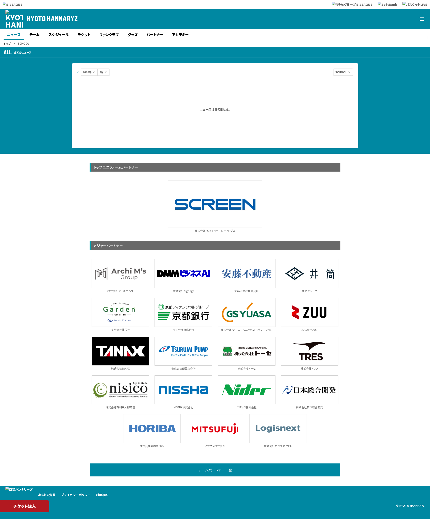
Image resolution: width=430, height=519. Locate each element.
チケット (84, 34)
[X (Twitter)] (368, 19)
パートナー (154, 34)
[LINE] (400, 19)
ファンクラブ (109, 34)
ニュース (14, 34)
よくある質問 (47, 495)
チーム (35, 34)
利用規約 (102, 495)
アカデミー (180, 34)
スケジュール (59, 34)
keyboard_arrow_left (78, 72)
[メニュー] (422, 19)
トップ (7, 43)
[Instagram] (389, 19)
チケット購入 (24, 506)
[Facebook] (379, 19)
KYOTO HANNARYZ (52, 19)
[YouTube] (411, 19)
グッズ (133, 34)
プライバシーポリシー (75, 495)
